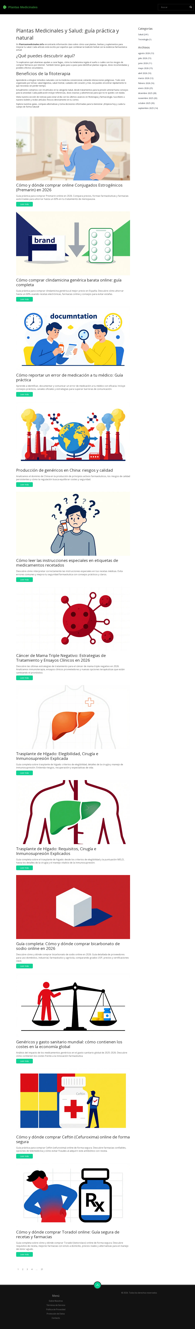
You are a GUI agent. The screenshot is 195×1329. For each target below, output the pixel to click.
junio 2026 (145, 63)
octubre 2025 (146, 103)
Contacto (56, 1318)
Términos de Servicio (55, 1305)
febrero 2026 (146, 83)
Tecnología (144, 39)
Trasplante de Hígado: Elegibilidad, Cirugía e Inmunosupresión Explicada (57, 756)
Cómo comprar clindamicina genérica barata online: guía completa (68, 282)
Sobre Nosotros (56, 1301)
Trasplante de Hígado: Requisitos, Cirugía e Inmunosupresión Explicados (56, 851)
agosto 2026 (146, 53)
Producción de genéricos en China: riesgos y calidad (64, 470)
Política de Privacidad (55, 1309)
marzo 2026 (145, 78)
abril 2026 (144, 73)
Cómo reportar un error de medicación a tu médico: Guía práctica (69, 377)
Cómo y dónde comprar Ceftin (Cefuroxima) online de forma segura (73, 1139)
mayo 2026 (145, 68)
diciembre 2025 (147, 93)
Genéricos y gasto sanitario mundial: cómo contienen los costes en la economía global (69, 1044)
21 (42, 1269)
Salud (143, 34)
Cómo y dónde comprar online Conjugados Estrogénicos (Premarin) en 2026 (69, 187)
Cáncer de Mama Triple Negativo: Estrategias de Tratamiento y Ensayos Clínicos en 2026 (61, 658)
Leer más (24, 204)
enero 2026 (145, 88)
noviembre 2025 (147, 98)
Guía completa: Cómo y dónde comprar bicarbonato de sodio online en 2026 (68, 946)
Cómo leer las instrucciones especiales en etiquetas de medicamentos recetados (67, 563)
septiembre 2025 (148, 108)
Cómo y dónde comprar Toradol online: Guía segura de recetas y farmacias (67, 1234)
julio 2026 (144, 58)
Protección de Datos (56, 1314)
